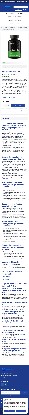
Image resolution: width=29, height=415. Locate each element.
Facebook (2, 384)
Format (4, 97)
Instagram (6, 384)
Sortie (9, 411)
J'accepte (21, 410)
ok (25, 392)
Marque (3, 74)
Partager (24, 111)
